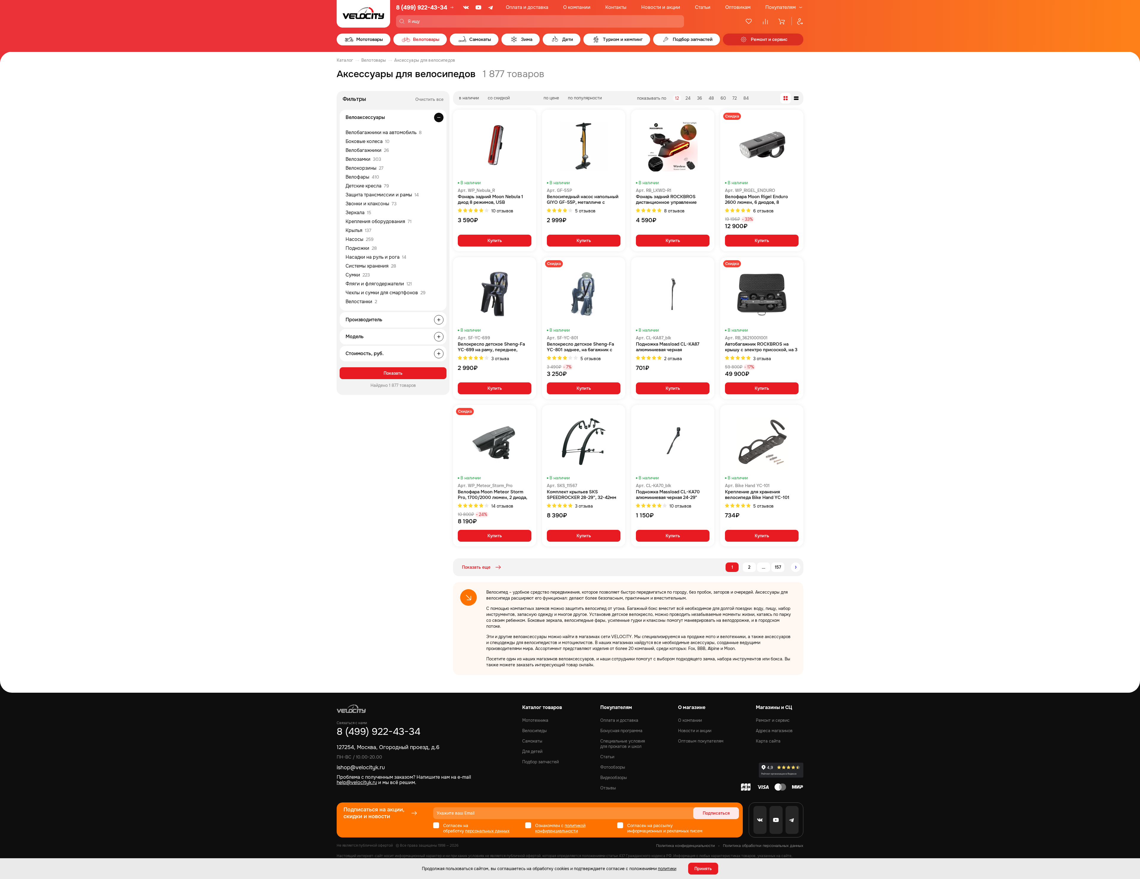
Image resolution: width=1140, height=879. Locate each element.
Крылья (358, 230)
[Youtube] (478, 7)
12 (677, 98)
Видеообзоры (613, 777)
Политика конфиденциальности (685, 846)
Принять (703, 868)
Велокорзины (365, 168)
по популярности (585, 98)
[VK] (466, 7)
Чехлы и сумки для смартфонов (385, 293)
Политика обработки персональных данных (763, 846)
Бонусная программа (621, 730)
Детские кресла (367, 186)
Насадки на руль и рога (376, 257)
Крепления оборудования (378, 221)
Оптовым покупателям (700, 741)
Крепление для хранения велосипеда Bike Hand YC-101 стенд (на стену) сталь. (757, 494)
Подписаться (716, 813)
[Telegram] (491, 7)
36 (699, 98)
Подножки (361, 248)
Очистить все (429, 99)
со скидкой (499, 98)
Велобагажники (367, 150)
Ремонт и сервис (773, 720)
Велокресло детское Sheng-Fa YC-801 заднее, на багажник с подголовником (580, 347)
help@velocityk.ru (357, 782)
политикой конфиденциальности (560, 828)
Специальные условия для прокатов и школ (622, 743)
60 (723, 98)
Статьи (702, 7)
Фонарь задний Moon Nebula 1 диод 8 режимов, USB (490, 199)
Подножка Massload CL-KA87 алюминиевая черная (667, 347)
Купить (494, 240)
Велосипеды (534, 730)
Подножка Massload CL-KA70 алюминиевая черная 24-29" (668, 494)
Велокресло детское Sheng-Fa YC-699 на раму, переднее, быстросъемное (491, 347)
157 (778, 567)
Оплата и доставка (527, 7)
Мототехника (535, 720)
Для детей (532, 751)
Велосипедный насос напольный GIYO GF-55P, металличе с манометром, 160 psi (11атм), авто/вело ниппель (582, 199)
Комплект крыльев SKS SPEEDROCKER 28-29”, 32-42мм (581, 494)
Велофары (362, 177)
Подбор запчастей (540, 761)
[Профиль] (797, 21)
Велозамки (363, 159)
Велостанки (361, 301)
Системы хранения (371, 266)
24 (688, 98)
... (763, 567)
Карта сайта (768, 741)
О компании (576, 7)
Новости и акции (660, 7)
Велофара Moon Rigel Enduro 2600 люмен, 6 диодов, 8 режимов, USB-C (756, 199)
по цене (551, 98)
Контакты (615, 7)
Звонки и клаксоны (371, 204)
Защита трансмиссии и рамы (382, 195)
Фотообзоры (612, 767)
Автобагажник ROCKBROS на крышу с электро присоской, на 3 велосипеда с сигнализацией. (761, 347)
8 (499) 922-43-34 (421, 7)
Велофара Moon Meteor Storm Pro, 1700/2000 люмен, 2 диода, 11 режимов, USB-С (492, 494)
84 (746, 98)
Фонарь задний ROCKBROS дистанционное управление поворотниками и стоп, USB (666, 199)
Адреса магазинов (774, 730)
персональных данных (487, 831)
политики (667, 868)
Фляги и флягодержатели (379, 284)
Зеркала (358, 212)
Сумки (358, 275)
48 (711, 98)
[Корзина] (782, 21)
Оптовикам (737, 7)
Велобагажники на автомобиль (384, 132)
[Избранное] (749, 21)
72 (734, 98)
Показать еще (476, 567)
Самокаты (532, 741)
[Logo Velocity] (363, 14)
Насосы (359, 239)
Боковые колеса (368, 141)
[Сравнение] (765, 21)
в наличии (469, 98)
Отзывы (608, 788)
